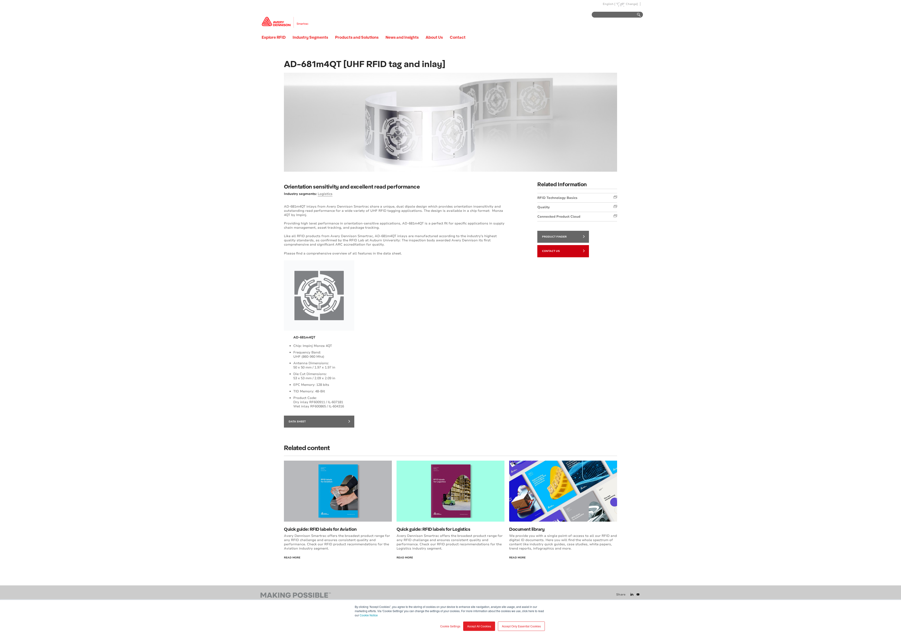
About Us (434, 37)
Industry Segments (310, 37)
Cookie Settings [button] (450, 626)
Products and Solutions (356, 37)
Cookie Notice (369, 615)
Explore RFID (274, 37)
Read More (292, 557)
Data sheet (297, 421)
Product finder (554, 237)
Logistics (325, 194)
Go (636, 15)
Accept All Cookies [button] (479, 626)
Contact (458, 37)
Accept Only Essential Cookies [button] (521, 626)
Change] (632, 4)
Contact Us (551, 251)
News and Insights (402, 37)
